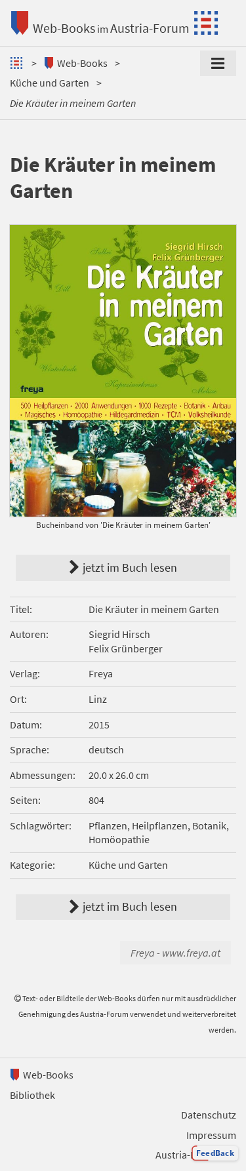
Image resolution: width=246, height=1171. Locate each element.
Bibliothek (32, 1095)
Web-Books (64, 28)
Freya (101, 673)
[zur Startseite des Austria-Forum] (18, 62)
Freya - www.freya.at (175, 952)
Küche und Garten (49, 82)
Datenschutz (208, 1114)
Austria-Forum (150, 28)
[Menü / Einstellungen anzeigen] (218, 63)
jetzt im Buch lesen (169, 459)
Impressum (211, 1134)
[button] (215, 1153)
